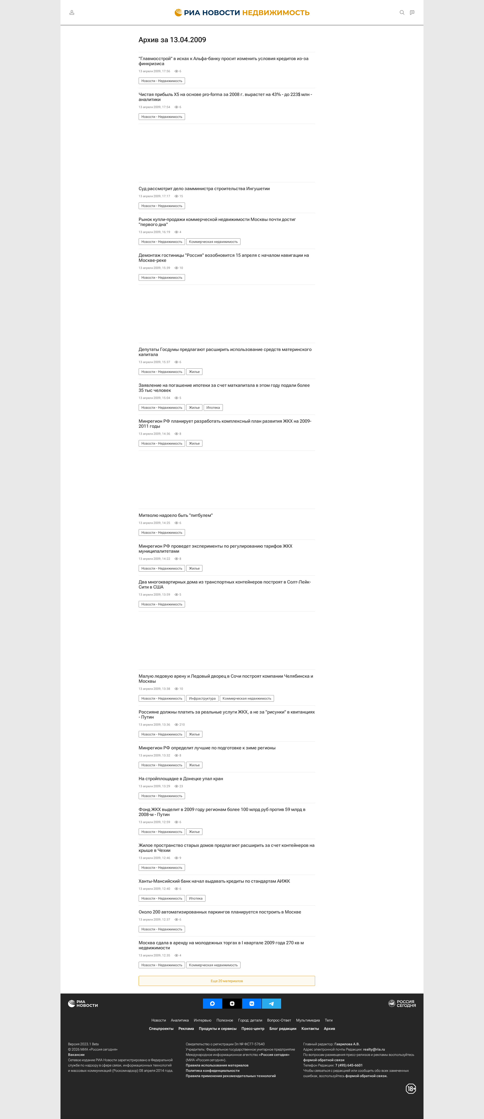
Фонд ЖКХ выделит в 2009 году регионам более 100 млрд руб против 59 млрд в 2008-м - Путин (222, 812)
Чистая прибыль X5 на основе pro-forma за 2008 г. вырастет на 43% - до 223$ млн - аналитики (225, 97)
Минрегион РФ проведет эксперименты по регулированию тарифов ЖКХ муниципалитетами (215, 549)
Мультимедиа (308, 1020)
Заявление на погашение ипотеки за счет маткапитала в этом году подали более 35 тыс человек (224, 388)
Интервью (202, 1020)
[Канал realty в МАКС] (212, 1004)
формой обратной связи (323, 1060)
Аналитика (180, 1020)
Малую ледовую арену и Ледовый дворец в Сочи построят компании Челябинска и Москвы (226, 679)
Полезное (225, 1020)
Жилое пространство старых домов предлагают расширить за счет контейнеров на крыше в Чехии (227, 848)
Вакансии (76, 1055)
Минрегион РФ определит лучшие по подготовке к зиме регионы (207, 747)
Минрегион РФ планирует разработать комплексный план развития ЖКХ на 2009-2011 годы (225, 424)
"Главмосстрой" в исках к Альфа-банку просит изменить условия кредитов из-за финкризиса (224, 61)
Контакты (310, 1028)
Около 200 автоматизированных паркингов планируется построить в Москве (220, 911)
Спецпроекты (161, 1028)
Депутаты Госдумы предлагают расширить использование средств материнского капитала (225, 352)
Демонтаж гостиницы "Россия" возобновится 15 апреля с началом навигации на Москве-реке (224, 258)
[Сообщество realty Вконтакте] (251, 1004)
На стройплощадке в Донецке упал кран (181, 778)
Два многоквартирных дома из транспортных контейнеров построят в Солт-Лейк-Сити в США (225, 584)
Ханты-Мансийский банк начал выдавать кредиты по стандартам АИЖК (214, 881)
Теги (328, 1020)
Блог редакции (282, 1028)
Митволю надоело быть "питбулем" (176, 515)
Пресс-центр (252, 1028)
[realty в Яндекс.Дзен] (232, 1004)
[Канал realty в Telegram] (271, 1004)
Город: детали (250, 1020)
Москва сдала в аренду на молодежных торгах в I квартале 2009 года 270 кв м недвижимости (221, 945)
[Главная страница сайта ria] (204, 12)
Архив (329, 1028)
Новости (159, 1020)
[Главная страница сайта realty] (242, 12)
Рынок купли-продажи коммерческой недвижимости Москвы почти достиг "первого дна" (217, 222)
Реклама (186, 1028)
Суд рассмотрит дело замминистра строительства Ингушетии (204, 188)
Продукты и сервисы (217, 1028)
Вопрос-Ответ (279, 1020)
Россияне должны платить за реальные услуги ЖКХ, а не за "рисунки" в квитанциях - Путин (227, 714)
